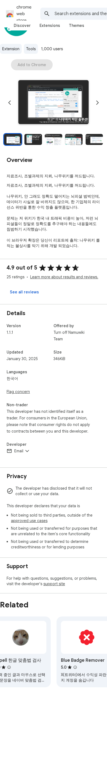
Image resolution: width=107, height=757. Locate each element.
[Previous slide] (9, 102)
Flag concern (18, 391)
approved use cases (29, 520)
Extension (10, 48)
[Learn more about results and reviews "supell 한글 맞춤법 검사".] (9, 667)
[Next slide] (97, 102)
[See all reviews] (24, 292)
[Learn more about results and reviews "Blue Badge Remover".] (75, 667)
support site (54, 583)
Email (18, 450)
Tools (31, 48)
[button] (53, 102)
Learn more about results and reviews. (64, 276)
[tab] (22, 25)
